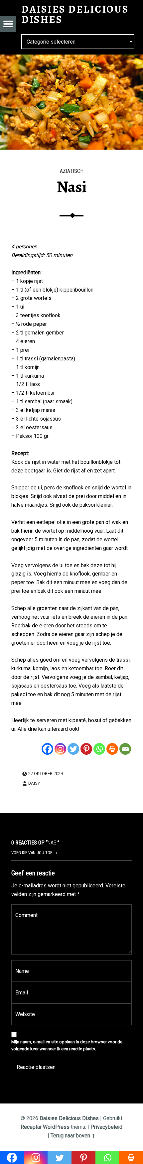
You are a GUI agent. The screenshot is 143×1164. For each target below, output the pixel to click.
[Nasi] (71, 59)
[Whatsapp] (99, 749)
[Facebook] (47, 749)
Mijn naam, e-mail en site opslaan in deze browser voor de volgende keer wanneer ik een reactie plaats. (66, 1045)
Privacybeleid (106, 1127)
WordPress (56, 1127)
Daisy (34, 783)
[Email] (125, 749)
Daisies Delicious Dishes (69, 1118)
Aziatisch (71, 171)
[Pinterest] (86, 749)
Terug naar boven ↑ (73, 1135)
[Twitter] (73, 749)
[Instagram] (60, 749)
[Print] (112, 749)
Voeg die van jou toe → (34, 852)
